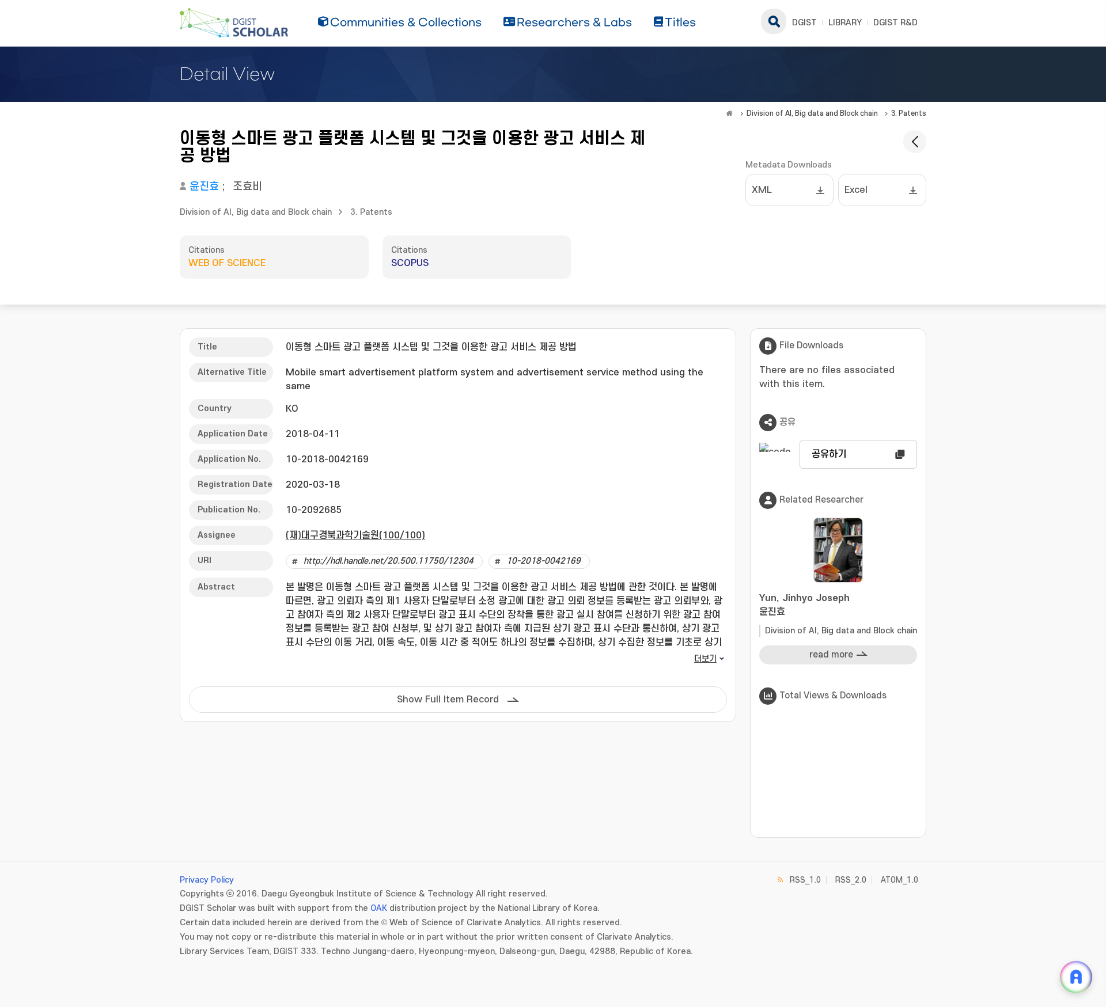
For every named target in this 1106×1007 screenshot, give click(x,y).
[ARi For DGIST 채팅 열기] (1076, 977)
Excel (856, 190)
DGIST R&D (895, 23)
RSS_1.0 (805, 880)
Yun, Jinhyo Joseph (804, 605)
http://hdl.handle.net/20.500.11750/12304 (389, 561)
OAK (378, 908)
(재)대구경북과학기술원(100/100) (355, 535)
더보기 (705, 659)
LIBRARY (845, 23)
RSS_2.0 (850, 880)
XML (762, 190)
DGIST (804, 23)
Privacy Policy (207, 880)
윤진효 (204, 187)
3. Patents (908, 113)
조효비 (247, 187)
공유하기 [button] (829, 454)
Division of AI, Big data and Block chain (812, 113)
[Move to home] (729, 113)
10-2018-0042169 (543, 561)
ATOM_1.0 (899, 880)
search (773, 21)
